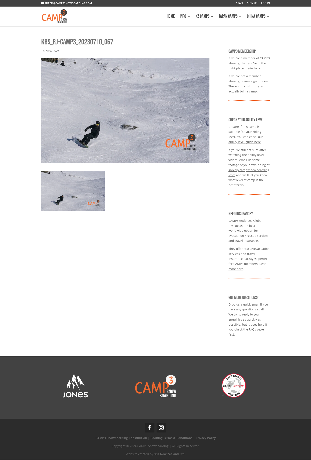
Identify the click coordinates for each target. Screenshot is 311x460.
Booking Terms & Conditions (171, 438)
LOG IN (265, 3)
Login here (252, 68)
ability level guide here (244, 142)
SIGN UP (252, 3)
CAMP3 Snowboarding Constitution (121, 438)
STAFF (239, 3)
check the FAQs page (249, 329)
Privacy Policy (206, 438)
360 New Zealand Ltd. (169, 454)
